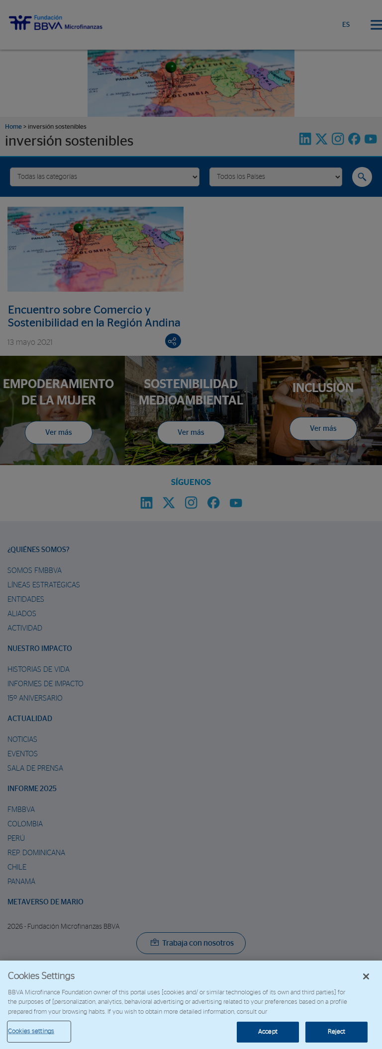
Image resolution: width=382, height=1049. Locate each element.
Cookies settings (31, 1031)
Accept (268, 1032)
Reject (337, 1032)
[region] (191, 1005)
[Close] (366, 976)
